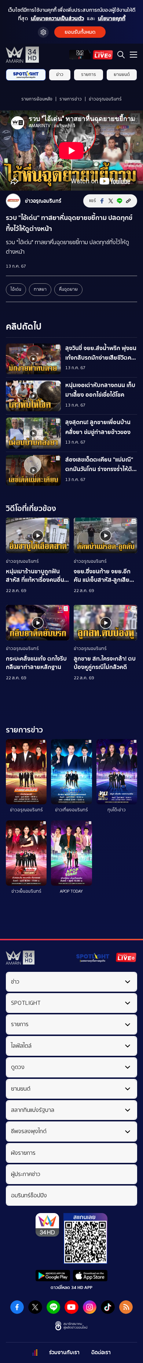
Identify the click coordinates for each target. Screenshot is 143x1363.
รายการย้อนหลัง (36, 99)
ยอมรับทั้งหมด (80, 32)
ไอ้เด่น (16, 289)
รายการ (88, 74)
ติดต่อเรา (101, 1352)
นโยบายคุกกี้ (111, 18)
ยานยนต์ (122, 74)
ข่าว (59, 74)
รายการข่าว (70, 99)
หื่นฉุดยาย (68, 289)
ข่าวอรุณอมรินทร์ (105, 99)
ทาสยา (40, 289)
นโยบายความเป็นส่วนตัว (57, 18)
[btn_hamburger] (133, 54)
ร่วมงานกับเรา (64, 1352)
